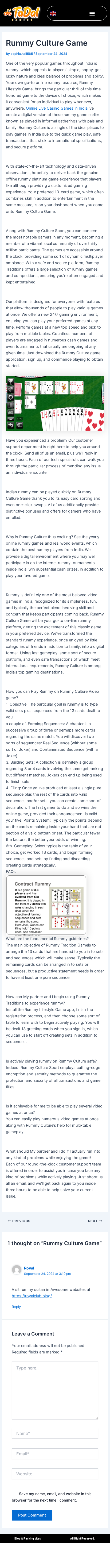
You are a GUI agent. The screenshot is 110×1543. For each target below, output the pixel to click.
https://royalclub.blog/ (32, 1296)
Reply (16, 1307)
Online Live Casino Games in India (57, 108)
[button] (92, 13)
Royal (29, 1268)
